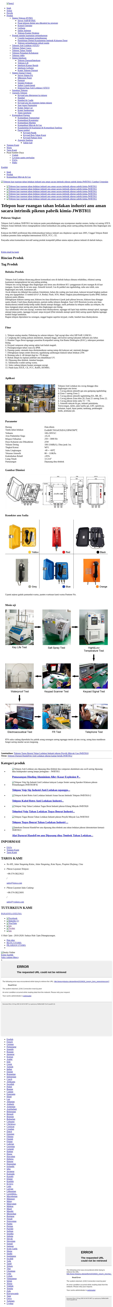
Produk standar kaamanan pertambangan (29, 35)
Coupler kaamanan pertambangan (32, 38)
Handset (21, 98)
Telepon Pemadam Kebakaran (25, 53)
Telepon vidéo (18, 55)
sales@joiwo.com (14, 883)
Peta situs (11, 940)
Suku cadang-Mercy (10, 957)
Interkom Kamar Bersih (28, 65)
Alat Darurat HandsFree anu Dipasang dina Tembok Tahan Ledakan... (52, 835)
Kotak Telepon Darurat (28, 70)
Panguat (21, 80)
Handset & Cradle (25, 100)
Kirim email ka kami (10, 252)
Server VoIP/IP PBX (27, 20)
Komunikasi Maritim (27, 123)
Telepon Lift (23, 63)
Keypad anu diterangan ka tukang (32, 95)
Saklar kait (27, 142)
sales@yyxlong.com (15, 902)
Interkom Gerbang (26, 68)
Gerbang (21, 28)
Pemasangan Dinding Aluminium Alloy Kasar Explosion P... (46, 776)
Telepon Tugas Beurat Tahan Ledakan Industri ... (40, 822)
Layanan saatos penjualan (23, 157)
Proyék (10, 13)
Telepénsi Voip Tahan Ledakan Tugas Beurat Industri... (43, 811)
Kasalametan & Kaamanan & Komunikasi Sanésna (40, 128)
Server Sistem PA (25, 75)
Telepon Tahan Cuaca (21, 48)
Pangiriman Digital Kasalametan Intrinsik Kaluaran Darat (42, 40)
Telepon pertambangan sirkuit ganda (33, 43)
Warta (9, 147)
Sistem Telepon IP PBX (22, 18)
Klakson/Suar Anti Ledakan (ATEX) (34, 88)
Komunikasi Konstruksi (28, 120)
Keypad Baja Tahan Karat (34, 135)
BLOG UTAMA (14, 943)
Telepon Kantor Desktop (28, 33)
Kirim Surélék (7, 955)
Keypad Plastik (29, 133)
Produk (10, 15)
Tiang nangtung (24, 113)
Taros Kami (12, 150)
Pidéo (14, 162)
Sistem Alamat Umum (21, 73)
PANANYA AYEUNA (11, 913)
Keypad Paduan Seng (32, 138)
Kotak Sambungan (26, 110)
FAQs (14, 160)
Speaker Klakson (25, 83)
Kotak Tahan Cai (25, 108)
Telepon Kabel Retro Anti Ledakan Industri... (38, 800)
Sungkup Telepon (20, 90)
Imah (9, 8)
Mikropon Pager (25, 78)
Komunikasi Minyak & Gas (30, 125)
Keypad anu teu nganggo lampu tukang (35, 103)
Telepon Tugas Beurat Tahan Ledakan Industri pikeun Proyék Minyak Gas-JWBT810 (51, 753)
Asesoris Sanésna (25, 140)
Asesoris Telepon (19, 93)
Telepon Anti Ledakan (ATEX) (25, 45)
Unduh (15, 155)
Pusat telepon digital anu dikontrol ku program (38, 23)
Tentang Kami (13, 145)
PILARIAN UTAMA (16, 945)
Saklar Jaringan (24, 30)
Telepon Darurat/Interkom (29, 60)
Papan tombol (24, 130)
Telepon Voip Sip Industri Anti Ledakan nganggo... (41, 790)
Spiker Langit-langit (26, 85)
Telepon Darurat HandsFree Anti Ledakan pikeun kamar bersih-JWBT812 (40, 756)
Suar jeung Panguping (27, 105)
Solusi (9, 10)
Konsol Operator (25, 25)
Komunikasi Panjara (21, 115)
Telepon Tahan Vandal (22, 50)
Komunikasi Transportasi (28, 118)
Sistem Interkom (19, 58)
